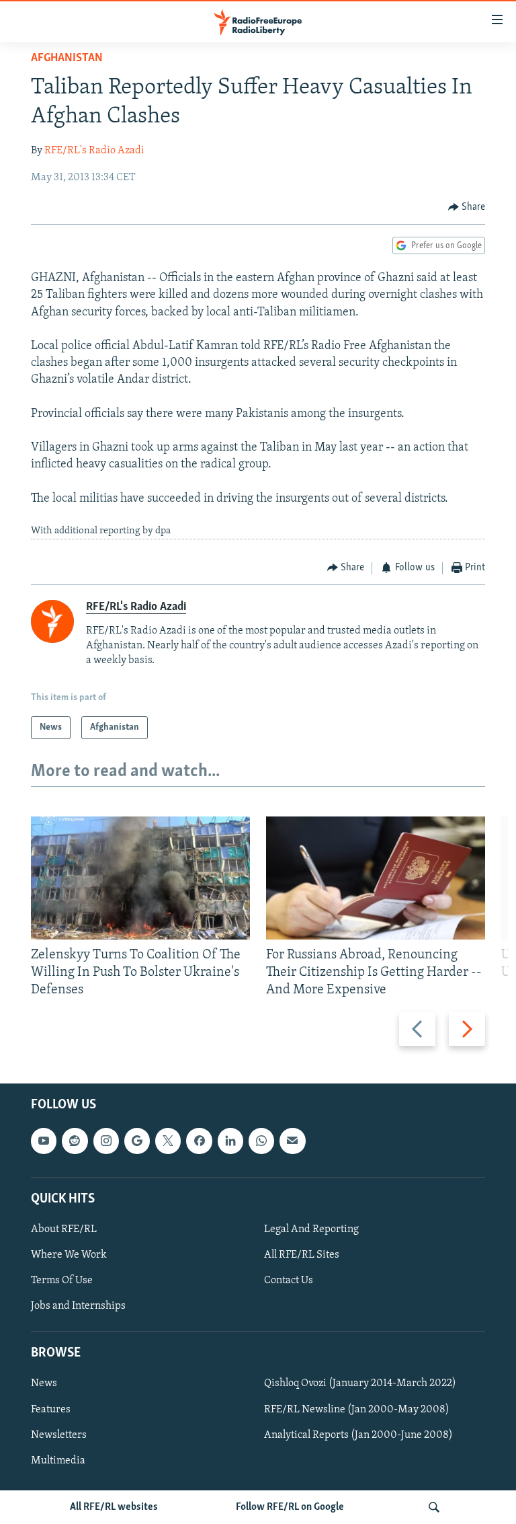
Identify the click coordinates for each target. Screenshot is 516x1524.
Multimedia (58, 1460)
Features (51, 1409)
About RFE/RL (64, 1229)
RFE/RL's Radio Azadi (94, 150)
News (44, 1384)
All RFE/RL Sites (301, 1255)
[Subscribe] (292, 1141)
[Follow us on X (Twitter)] (168, 1141)
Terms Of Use (62, 1280)
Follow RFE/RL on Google (290, 1507)
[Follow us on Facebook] (199, 1141)
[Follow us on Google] (137, 1141)
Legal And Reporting (311, 1229)
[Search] (434, 1507)
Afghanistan (67, 58)
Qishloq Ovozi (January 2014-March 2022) (360, 1384)
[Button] (467, 207)
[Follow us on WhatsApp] (261, 1141)
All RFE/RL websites (114, 1507)
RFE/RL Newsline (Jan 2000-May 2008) (356, 1409)
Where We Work (69, 1255)
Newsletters (59, 1435)
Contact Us (288, 1280)
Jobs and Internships (78, 1306)
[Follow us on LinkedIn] (230, 1141)
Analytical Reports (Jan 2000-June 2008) (358, 1435)
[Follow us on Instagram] (106, 1141)
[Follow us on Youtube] (43, 1141)
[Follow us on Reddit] (74, 1141)
